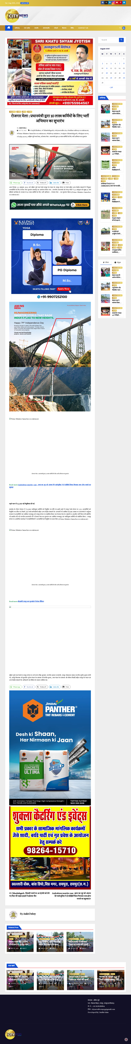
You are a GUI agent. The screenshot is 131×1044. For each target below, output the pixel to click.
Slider (18, 111)
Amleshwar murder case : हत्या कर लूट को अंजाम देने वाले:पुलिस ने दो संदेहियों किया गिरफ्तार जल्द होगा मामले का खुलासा (71, 896)
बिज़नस (64, 28)
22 (124, 73)
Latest (114, 213)
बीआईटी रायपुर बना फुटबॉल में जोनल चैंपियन (31, 601)
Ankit (24, 948)
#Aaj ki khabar (35, 130)
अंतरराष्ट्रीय (46, 28)
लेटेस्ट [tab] (107, 262)
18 (107, 73)
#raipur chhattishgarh (69, 133)
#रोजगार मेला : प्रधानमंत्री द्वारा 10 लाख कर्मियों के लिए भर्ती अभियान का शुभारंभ (64, 137)
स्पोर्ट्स (56, 28)
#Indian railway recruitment (78, 130)
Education (116, 162)
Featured (12, 111)
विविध (72, 28)
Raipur (110, 178)
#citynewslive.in (61, 130)
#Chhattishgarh (48, 130)
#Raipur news (83, 133)
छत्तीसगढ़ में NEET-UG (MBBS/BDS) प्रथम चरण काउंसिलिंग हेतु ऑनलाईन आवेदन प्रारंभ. (111, 186)
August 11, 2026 (107, 983)
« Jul (111, 87)
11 (106, 68)
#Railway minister (53, 133)
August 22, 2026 (47, 983)
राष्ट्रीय (36, 28)
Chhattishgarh (14, 936)
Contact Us (83, 28)
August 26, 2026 (17, 983)
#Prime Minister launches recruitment (31, 133)
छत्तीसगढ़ (17, 28)
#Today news (22, 137)
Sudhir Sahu (103, 1012)
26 (111, 78)
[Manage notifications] (126, 1039)
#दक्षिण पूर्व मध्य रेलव (34, 137)
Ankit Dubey (22, 128)
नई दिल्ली (30, 111)
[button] (120, 28)
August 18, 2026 (77, 983)
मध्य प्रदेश (27, 28)
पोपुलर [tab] (119, 262)
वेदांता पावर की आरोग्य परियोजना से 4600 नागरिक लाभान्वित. (20, 945)
